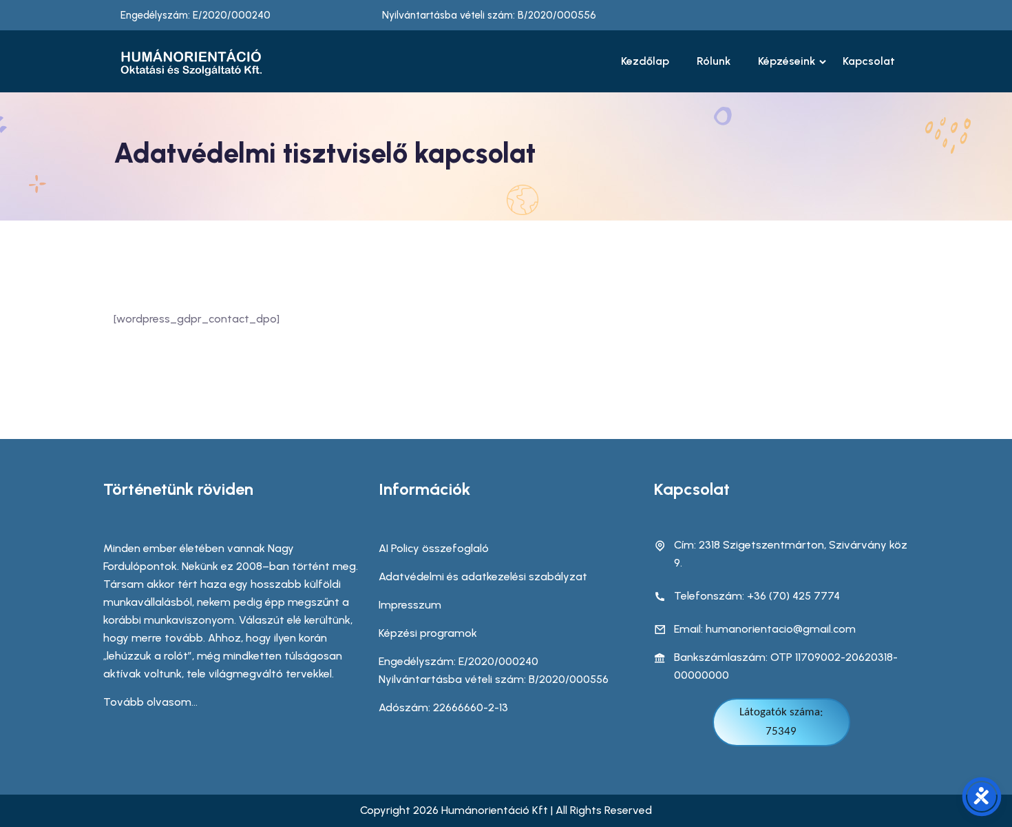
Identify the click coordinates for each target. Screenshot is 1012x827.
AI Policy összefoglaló (434, 548)
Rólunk (713, 61)
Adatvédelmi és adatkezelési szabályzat (483, 576)
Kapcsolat (869, 61)
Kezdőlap (645, 61)
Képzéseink (786, 61)
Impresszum (410, 604)
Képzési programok (428, 633)
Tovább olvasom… (150, 701)
